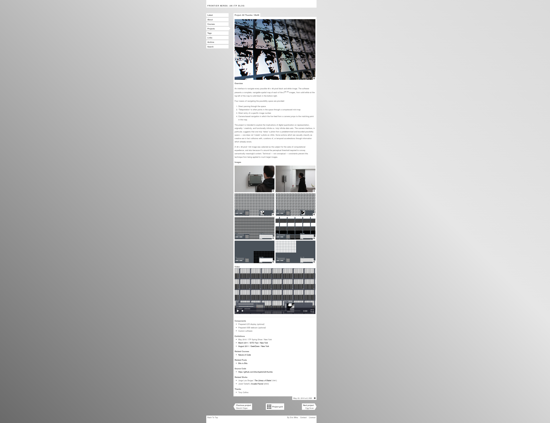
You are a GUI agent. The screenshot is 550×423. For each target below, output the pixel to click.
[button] (238, 311)
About (210, 19)
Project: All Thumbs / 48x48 (247, 15)
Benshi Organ (243, 406)
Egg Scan (308, 406)
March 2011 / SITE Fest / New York (253, 342)
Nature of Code (244, 354)
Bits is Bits (242, 363)
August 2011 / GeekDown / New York (253, 346)
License (312, 417)
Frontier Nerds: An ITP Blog (226, 5)
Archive (210, 42)
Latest (210, 15)
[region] (275, 291)
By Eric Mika (292, 417)
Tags (209, 33)
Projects (211, 28)
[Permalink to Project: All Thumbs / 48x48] (315, 398)
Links (209, 37)
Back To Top (212, 417)
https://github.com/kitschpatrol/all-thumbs (255, 371)
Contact (303, 417)
